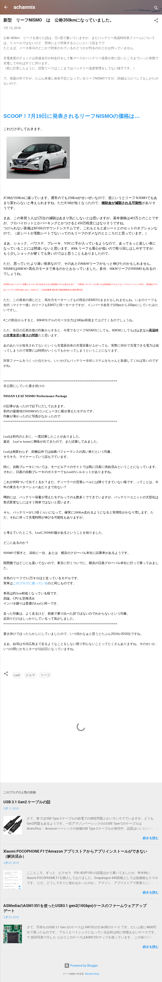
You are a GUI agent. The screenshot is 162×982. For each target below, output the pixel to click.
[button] (156, 21)
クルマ (30, 675)
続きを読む (151, 838)
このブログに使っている (30, 583)
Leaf (17, 675)
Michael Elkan (92, 974)
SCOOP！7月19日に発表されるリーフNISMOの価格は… (71, 116)
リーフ (45, 675)
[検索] (156, 8)
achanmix (24, 7)
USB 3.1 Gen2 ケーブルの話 (26, 802)
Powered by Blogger (83, 965)
